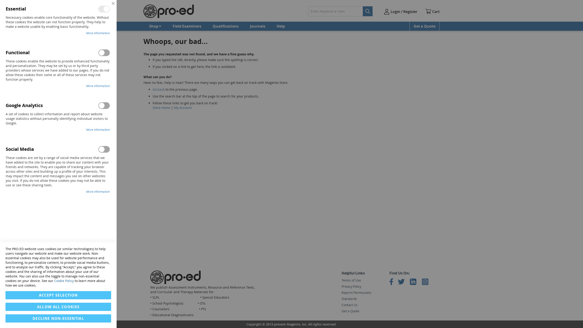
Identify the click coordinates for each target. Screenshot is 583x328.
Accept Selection (58, 295)
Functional (104, 52)
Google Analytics (104, 105)
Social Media (104, 149)
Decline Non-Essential (58, 318)
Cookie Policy (64, 281)
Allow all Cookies (58, 306)
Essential (104, 9)
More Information (98, 33)
